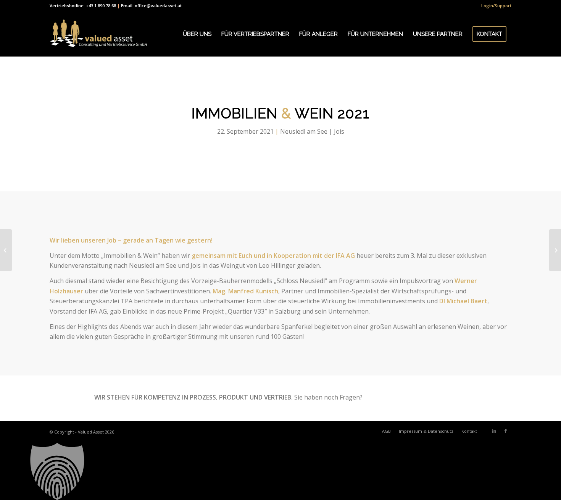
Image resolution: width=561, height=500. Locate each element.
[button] (280, 471)
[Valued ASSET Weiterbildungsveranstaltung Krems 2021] (6, 250)
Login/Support (496, 5)
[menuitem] (494, 6)
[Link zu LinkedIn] (494, 431)
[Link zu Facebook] (505, 431)
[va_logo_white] (99, 34)
